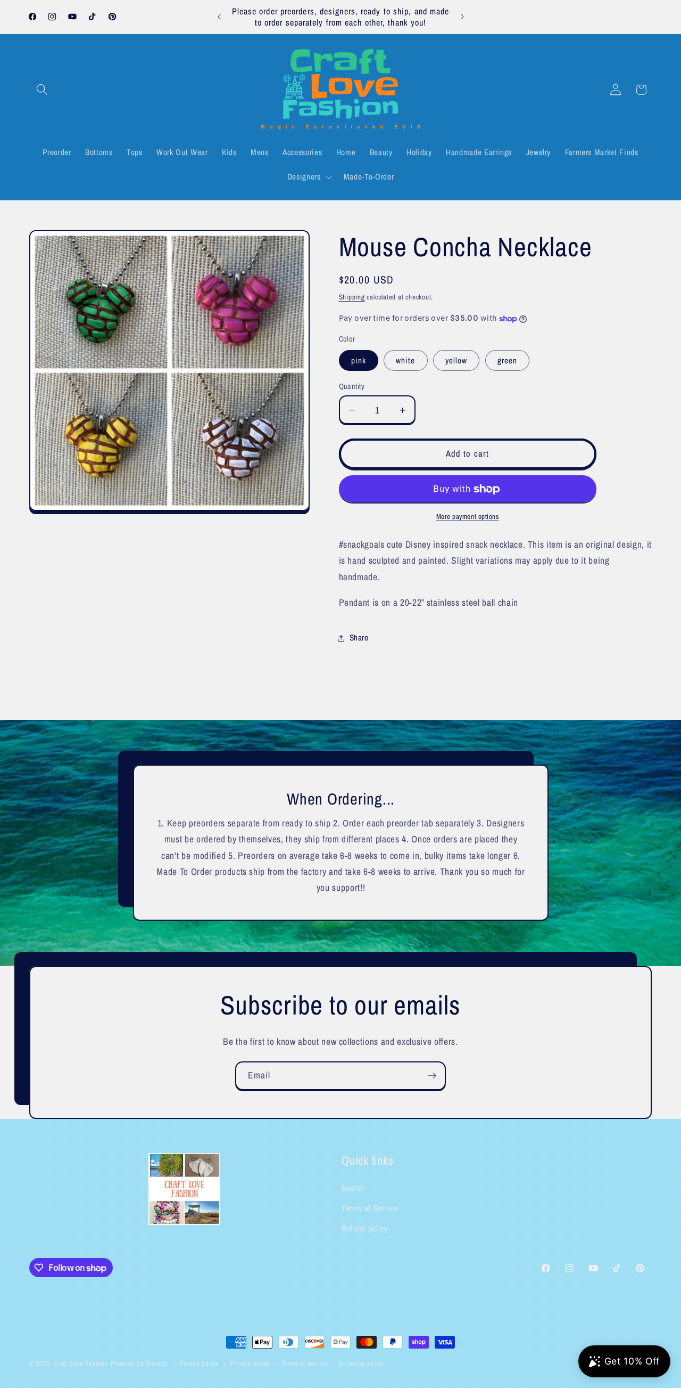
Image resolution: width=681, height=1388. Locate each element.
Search (353, 1188)
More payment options (467, 517)
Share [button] (359, 638)
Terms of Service (370, 1208)
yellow (456, 360)
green (507, 360)
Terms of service (304, 1363)
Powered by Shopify (139, 1363)
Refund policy (365, 1228)
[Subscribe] (432, 1075)
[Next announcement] (462, 17)
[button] (42, 89)
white (406, 360)
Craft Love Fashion (81, 1363)
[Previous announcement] (219, 17)
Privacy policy (250, 1363)
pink (358, 360)
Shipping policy (361, 1363)
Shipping (352, 297)
